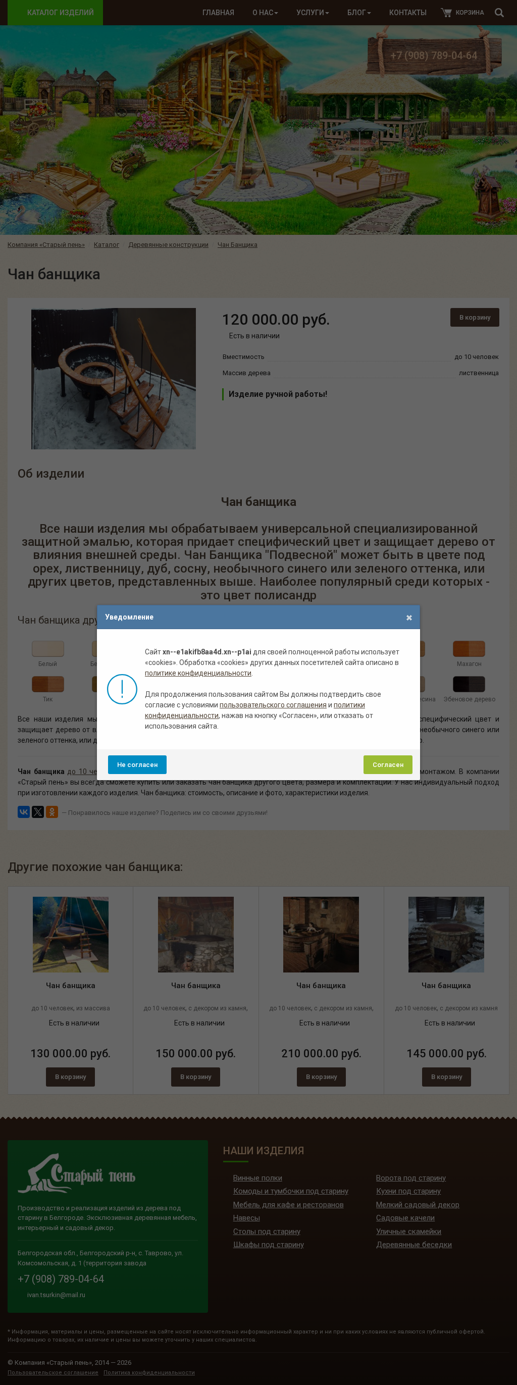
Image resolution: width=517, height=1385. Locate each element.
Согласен (388, 764)
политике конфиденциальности (198, 673)
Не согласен (137, 764)
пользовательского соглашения (273, 705)
